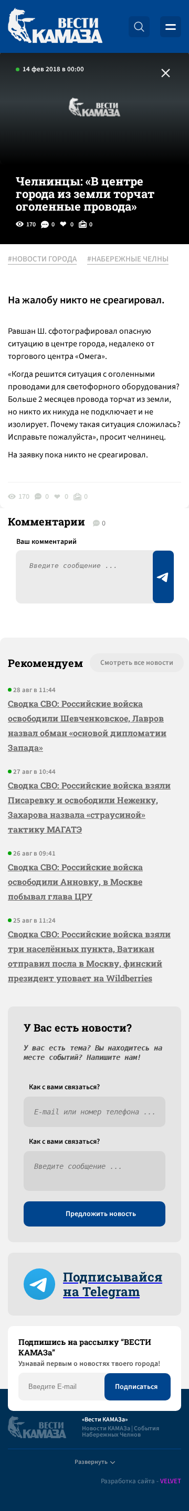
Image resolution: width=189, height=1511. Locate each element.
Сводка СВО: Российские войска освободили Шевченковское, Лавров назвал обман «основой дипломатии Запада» (87, 725)
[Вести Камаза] (55, 26)
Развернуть (91, 1462)
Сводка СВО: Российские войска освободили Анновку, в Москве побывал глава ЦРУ (75, 881)
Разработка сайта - (141, 1481)
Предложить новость (101, 1214)
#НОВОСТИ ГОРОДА (42, 259)
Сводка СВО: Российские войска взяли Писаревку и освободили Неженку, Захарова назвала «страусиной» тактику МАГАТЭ (89, 807)
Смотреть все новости (136, 663)
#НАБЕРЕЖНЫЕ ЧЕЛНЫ (128, 259)
